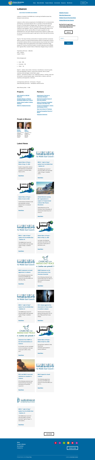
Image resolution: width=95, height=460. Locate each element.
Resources (63, 3)
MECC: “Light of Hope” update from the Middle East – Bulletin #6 (45, 164)
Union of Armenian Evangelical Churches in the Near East (44, 103)
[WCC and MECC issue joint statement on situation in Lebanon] (26, 365)
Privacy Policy (29, 457)
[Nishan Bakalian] (20, 125)
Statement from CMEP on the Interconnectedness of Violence (25, 341)
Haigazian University (42, 114)
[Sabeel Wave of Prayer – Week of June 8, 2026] (26, 188)
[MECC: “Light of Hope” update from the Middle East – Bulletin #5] (26, 226)
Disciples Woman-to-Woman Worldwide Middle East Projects (25, 99)
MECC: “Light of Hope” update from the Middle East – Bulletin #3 (25, 411)
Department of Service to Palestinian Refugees (43, 96)
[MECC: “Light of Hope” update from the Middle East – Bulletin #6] (45, 153)
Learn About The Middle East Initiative (28, 12)
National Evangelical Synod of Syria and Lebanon (44, 99)
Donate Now (72, 448)
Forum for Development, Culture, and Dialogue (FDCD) (45, 106)
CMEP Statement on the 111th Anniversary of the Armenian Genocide (44, 272)
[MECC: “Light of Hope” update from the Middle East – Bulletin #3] (26, 400)
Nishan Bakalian (19, 130)
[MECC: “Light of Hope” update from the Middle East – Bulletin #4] (26, 296)
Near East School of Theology (44, 109)
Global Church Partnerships (67, 18)
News (34, 3)
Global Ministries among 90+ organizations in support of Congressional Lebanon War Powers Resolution (44, 200)
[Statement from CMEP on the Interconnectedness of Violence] (26, 331)
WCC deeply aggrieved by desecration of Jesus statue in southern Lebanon (45, 307)
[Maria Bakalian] (28, 125)
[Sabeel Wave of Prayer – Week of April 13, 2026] (45, 331)
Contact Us (20, 448)
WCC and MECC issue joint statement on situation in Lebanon (25, 376)
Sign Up (69, 32)
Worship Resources (65, 15)
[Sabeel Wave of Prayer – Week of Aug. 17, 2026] (26, 153)
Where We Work (40, 3)
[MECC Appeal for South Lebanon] (45, 365)
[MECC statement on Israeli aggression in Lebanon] (26, 261)
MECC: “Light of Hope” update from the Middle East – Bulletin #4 (25, 307)
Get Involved (57, 3)
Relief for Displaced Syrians (24, 105)
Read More (21, 175)
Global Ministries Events (66, 20)
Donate (83, 2)
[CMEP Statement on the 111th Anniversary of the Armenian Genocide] (45, 261)
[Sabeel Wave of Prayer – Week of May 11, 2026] (45, 226)
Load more (49, 434)
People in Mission (49, 3)
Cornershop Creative (74, 457)
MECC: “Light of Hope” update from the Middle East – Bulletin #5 (25, 237)
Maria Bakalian (27, 130)
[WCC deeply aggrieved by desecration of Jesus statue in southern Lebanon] (45, 296)
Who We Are (69, 3)
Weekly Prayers (63, 12)
